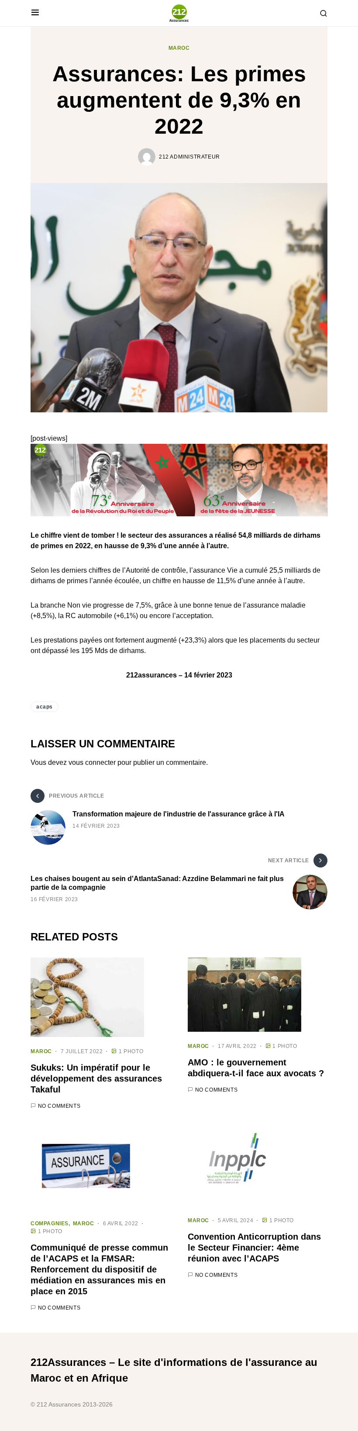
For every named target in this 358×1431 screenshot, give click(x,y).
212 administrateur (189, 157)
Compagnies (50, 1223)
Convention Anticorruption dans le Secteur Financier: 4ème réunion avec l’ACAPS (254, 1247)
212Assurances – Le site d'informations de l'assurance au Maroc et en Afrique (174, 1370)
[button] (35, 13)
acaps (44, 707)
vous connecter (92, 762)
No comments (59, 1106)
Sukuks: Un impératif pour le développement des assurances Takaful (96, 1078)
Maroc (179, 48)
